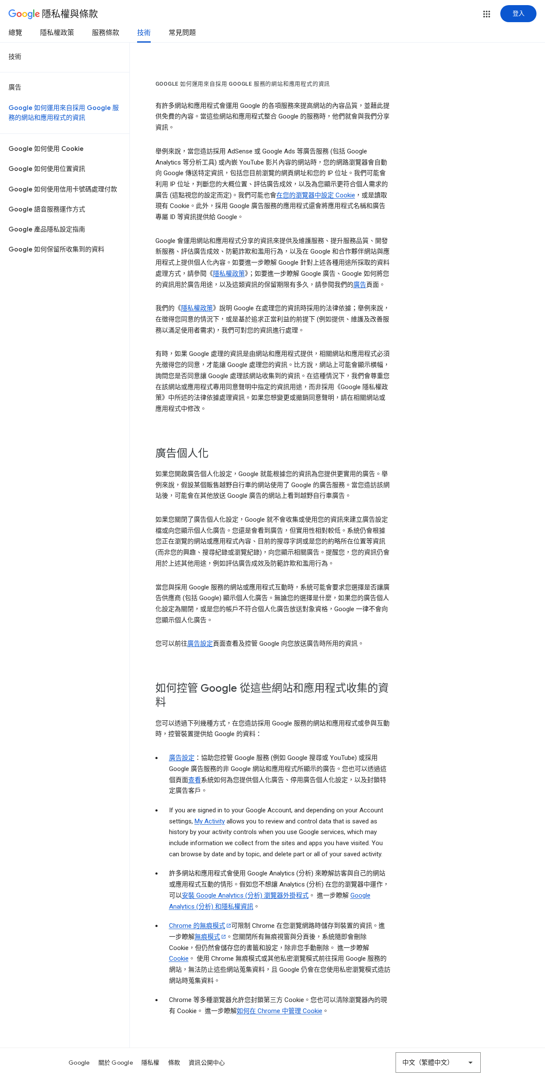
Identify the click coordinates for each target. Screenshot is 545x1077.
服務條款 (105, 33)
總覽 (15, 33)
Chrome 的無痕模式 (197, 926)
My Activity (210, 821)
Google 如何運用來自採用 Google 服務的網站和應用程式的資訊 (64, 112)
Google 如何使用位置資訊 (47, 169)
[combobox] (438, 1062)
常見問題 (182, 33)
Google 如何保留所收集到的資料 (56, 249)
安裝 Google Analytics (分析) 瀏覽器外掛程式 (245, 895)
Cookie (179, 958)
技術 (144, 33)
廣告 (15, 87)
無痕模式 (207, 937)
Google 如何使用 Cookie (46, 149)
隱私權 (150, 1062)
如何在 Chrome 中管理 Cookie (279, 1011)
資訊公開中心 (207, 1062)
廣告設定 (200, 643)
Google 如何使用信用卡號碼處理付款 (63, 189)
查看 (194, 780)
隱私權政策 (57, 33)
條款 (174, 1062)
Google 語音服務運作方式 (47, 209)
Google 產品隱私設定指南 (47, 229)
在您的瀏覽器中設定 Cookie (315, 195)
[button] (486, 14)
